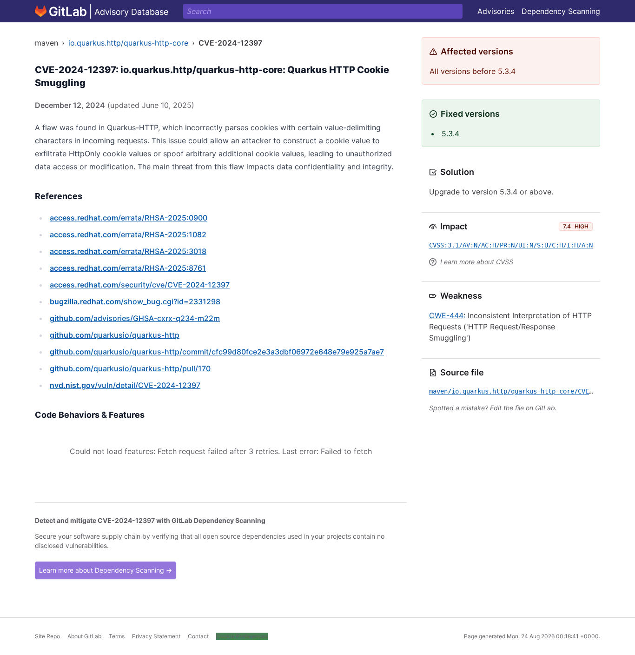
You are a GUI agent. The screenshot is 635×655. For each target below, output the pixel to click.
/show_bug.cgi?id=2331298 (135, 301)
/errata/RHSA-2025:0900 (128, 217)
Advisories (495, 11)
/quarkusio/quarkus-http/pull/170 (130, 368)
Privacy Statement (156, 636)
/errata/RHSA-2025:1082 (128, 234)
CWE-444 (446, 315)
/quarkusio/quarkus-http (114, 335)
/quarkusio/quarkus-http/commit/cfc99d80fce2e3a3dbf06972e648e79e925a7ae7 (217, 351)
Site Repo (47, 636)
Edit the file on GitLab (522, 408)
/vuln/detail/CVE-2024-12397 (125, 385)
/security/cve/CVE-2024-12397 (140, 284)
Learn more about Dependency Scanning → (105, 570)
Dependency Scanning (561, 11)
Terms (117, 636)
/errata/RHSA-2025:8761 (128, 268)
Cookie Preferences (242, 636)
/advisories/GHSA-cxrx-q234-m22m (135, 318)
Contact (198, 636)
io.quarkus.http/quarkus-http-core (128, 42)
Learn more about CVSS (476, 262)
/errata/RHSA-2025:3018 (128, 251)
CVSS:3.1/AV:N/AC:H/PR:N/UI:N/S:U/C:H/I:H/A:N (511, 245)
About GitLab (84, 636)
